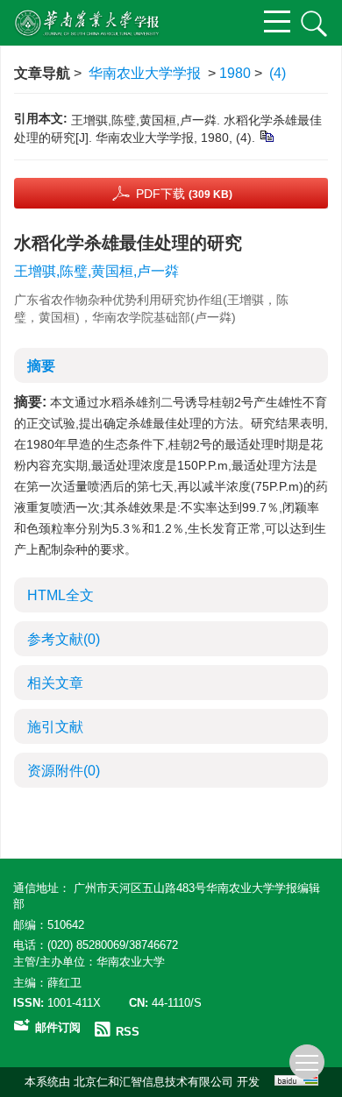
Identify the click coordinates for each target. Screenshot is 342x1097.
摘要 (41, 365)
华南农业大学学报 (145, 73)
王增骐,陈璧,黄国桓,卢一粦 (96, 271)
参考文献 (63, 639)
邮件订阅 (58, 1027)
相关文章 (55, 683)
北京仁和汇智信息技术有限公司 (153, 1081)
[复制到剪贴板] (266, 136)
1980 (235, 73)
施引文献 (55, 726)
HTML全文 (60, 595)
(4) (277, 73)
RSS (127, 1031)
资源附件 (63, 770)
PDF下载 (184, 194)
